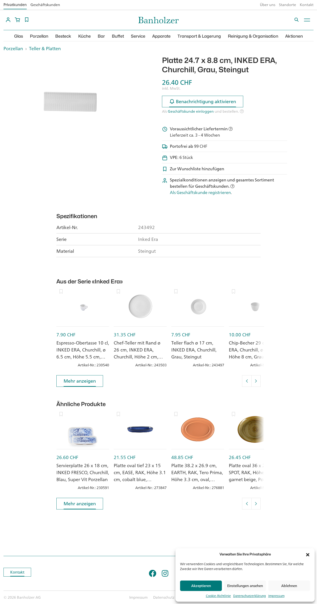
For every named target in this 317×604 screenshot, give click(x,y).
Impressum (276, 595)
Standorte (287, 4)
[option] (66, 103)
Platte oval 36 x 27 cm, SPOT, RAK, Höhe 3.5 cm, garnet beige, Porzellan (255, 472)
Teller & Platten (45, 48)
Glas (18, 36)
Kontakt (307, 4)
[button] (307, 554)
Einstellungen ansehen (245, 586)
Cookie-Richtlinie (218, 595)
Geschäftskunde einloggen (191, 111)
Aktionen (294, 36)
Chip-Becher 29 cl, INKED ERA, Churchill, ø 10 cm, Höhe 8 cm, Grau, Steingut (255, 353)
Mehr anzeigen (80, 381)
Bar (101, 36)
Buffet (118, 36)
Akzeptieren (201, 586)
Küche (84, 36)
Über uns (267, 4)
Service (138, 36)
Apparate (161, 36)
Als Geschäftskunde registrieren (200, 192)
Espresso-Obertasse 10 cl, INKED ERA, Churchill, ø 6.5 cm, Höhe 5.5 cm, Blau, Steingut (82, 353)
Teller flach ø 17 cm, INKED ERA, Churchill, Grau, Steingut (194, 350)
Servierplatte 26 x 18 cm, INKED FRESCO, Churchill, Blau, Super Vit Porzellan (82, 472)
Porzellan (39, 36)
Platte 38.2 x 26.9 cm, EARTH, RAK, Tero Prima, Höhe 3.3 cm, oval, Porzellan (197, 475)
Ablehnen (289, 586)
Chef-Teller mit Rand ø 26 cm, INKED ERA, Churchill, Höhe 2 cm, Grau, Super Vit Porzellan (140, 353)
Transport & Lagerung (199, 36)
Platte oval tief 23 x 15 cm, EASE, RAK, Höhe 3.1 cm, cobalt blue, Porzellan (140, 475)
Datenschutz (164, 597)
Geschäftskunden (45, 4)
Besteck (63, 36)
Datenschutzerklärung (249, 595)
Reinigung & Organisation (253, 36)
